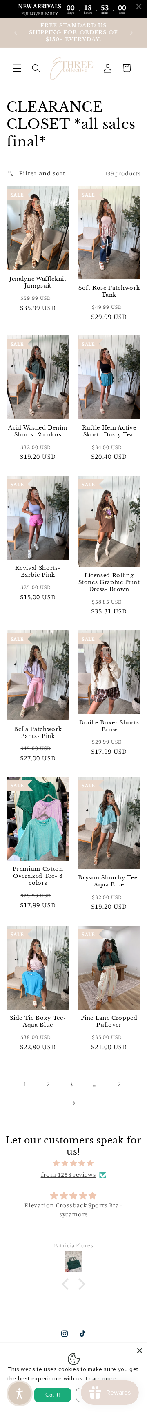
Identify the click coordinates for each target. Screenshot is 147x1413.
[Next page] (73, 1103)
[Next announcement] (131, 33)
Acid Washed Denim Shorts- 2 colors (37, 431)
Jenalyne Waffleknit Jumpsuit (38, 282)
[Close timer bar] (139, 6)
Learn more (101, 1378)
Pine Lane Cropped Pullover (109, 1021)
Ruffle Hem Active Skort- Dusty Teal (109, 431)
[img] (73, 1163)
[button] (17, 68)
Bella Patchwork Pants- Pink (38, 733)
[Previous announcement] (15, 33)
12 (117, 1084)
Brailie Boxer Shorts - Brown (109, 726)
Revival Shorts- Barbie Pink (37, 571)
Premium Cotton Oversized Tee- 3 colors (38, 876)
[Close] (140, 1351)
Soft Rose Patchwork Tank (109, 291)
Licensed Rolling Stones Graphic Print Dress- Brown (109, 582)
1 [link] (25, 1084)
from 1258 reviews (68, 1174)
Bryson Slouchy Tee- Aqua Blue (109, 881)
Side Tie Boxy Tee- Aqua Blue (38, 1021)
